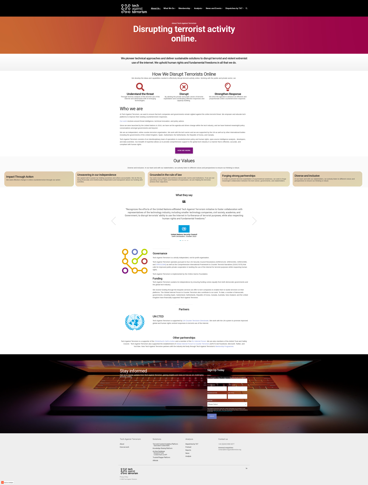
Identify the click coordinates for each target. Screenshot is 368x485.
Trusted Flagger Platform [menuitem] (161, 457)
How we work (184, 150)
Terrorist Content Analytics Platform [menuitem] (165, 444)
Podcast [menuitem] (188, 447)
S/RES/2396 (161, 264)
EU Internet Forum (199, 341)
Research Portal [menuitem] (159, 453)
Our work (123, 121)
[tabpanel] (184, 218)
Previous (115, 221)
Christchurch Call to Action (165, 341)
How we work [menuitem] (124, 447)
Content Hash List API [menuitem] (160, 455)
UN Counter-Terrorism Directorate (196, 321)
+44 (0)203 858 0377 (226, 444)
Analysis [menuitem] (188, 456)
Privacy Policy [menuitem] (124, 477)
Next (252, 221)
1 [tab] (181, 241)
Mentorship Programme (224, 346)
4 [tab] (188, 241)
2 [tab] (183, 241)
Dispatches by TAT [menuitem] (191, 444)
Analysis (198, 8)
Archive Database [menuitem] (159, 451)
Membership (184, 8)
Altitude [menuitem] (155, 460)
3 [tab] (185, 241)
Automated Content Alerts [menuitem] (162, 445)
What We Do (169, 8)
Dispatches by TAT (233, 8)
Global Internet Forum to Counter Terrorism (192, 344)
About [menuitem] (122, 444)
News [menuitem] (187, 453)
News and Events (213, 8)
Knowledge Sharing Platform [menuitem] (162, 448)
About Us (155, 8)
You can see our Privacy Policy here (223, 411)
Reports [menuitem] (188, 450)
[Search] (246, 8)
